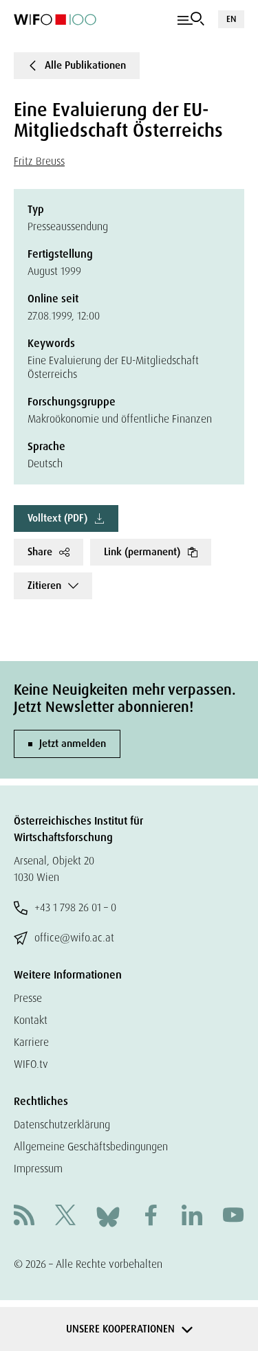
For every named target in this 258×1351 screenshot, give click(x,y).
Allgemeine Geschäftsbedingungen (91, 1146)
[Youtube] (233, 1216)
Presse (28, 998)
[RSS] (24, 1216)
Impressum (38, 1168)
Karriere (31, 1042)
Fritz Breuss (39, 161)
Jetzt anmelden (72, 743)
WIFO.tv (31, 1064)
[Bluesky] (108, 1216)
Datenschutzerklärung (62, 1124)
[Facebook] (150, 1216)
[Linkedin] (192, 1216)
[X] (65, 1216)
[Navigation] (191, 19)
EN (231, 19)
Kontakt (30, 1020)
